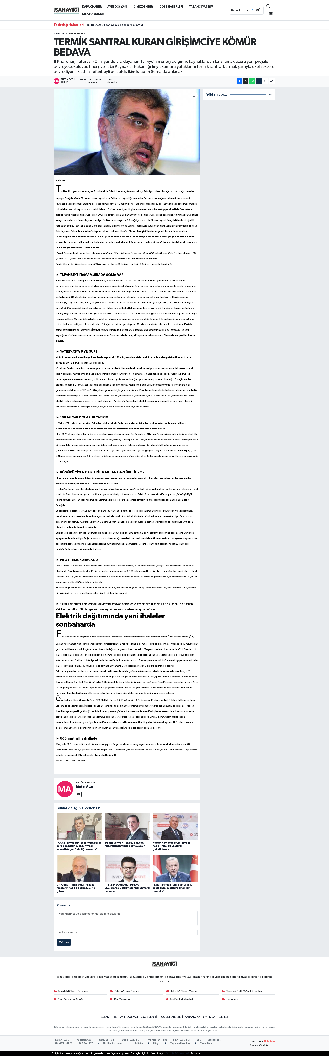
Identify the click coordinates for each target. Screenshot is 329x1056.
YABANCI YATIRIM (201, 6)
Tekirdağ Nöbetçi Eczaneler (73, 991)
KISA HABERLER (93, 13)
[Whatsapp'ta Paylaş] (252, 81)
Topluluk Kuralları (180, 1043)
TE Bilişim (269, 1041)
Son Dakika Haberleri (181, 999)
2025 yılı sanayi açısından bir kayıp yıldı (115, 24)
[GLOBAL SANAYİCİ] (66, 10)
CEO (199, 1040)
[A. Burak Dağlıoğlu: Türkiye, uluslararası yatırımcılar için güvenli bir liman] (127, 868)
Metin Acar (84, 786)
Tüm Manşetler (122, 999)
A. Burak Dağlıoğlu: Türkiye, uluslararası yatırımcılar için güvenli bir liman (127, 888)
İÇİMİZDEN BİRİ (143, 6)
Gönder (64, 942)
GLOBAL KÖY (86, 1043)
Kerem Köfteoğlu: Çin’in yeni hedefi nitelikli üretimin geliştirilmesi (171, 846)
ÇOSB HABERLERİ (171, 6)
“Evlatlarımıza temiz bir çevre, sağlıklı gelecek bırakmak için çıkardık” (172, 888)
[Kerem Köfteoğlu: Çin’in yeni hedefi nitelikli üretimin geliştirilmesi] (175, 826)
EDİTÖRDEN (214, 1040)
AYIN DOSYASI (117, 6)
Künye (156, 1043)
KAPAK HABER (92, 6)
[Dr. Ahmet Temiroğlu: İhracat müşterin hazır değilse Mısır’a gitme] (79, 868)
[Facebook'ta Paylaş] (239, 81)
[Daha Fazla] (259, 81)
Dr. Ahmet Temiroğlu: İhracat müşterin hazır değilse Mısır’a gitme (76, 888)
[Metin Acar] (65, 789)
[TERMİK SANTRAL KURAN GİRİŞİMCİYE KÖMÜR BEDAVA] (127, 132)
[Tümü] (270, 94)
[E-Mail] (79, 794)
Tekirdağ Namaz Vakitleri (184, 991)
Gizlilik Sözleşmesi (113, 1043)
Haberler (59, 33)
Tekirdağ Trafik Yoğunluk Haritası (244, 991)
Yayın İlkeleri (207, 1043)
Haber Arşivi (233, 999)
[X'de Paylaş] (245, 81)
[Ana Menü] (269, 14)
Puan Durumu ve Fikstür (70, 999)
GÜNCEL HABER (63, 1043)
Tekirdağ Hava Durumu (126, 991)
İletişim (138, 1043)
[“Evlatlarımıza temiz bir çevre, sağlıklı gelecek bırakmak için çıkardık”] (175, 868)
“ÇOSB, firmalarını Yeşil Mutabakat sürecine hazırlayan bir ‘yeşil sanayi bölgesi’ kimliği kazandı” (79, 846)
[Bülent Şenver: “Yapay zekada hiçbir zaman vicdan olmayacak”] (127, 826)
